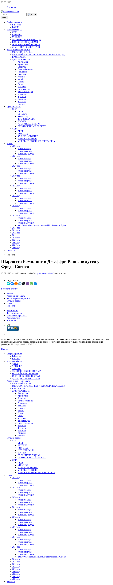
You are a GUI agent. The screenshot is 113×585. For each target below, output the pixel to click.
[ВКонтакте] (12, 283)
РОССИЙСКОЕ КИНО (29, 124)
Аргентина (23, 64)
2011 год (16, 235)
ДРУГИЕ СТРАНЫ (21, 59)
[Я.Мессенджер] (8, 283)
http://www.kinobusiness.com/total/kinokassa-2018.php (42, 225)
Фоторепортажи (14, 313)
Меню (4, 17)
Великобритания (25, 69)
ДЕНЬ (15, 32)
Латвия (21, 81)
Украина (22, 94)
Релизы (10, 293)
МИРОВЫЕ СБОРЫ (27, 138)
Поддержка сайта (19, 344)
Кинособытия (13, 318)
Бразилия (22, 67)
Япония (21, 104)
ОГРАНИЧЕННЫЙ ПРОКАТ (26, 44)
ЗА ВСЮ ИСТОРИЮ (28, 136)
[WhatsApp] (31, 283)
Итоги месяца (24, 148)
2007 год (16, 245)
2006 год (16, 247)
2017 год (16, 195)
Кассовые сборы (14, 29)
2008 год (16, 242)
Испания (22, 74)
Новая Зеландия (25, 91)
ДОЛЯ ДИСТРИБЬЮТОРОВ (26, 47)
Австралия (23, 62)
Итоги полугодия (26, 153)
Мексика (22, 86)
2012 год (16, 233)
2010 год (16, 238)
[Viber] (27, 283)
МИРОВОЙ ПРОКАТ (22, 52)
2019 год (16, 176)
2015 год (16, 215)
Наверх (4, 349)
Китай (21, 79)
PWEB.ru (32, 344)
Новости (11, 250)
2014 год (16, 228)
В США (16, 27)
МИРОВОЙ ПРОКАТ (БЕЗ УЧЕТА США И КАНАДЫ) (38, 54)
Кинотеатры (12, 310)
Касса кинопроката (16, 296)
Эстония (22, 99)
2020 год (16, 166)
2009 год (16, 240)
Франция (22, 96)
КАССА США (19, 57)
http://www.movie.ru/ (44, 273)
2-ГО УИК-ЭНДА (26, 119)
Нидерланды (24, 89)
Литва (20, 84)
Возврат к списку (9, 289)
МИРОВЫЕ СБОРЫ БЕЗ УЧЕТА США (36, 141)
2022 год (16, 146)
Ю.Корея (22, 101)
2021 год (16, 156)
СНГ (14, 109)
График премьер (14, 22)
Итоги (10, 143)
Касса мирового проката (18, 49)
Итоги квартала (25, 151)
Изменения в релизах (17, 315)
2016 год (16, 205)
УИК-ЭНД (17, 37)
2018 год (16, 185)
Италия (21, 77)
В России (16, 25)
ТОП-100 (22, 121)
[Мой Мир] (35, 283)
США (15, 129)
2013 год (16, 230)
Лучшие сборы (14, 106)
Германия (22, 72)
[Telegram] (19, 283)
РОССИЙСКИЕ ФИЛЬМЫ (25, 42)
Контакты (11, 7)
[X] (23, 283)
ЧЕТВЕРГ (17, 34)
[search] (32, 14)
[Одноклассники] (16, 283)
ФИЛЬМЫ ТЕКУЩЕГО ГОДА (26, 39)
